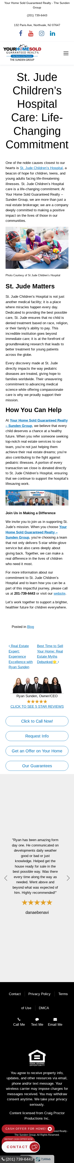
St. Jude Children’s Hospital (41, 168)
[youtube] (30, 33)
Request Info (37, 736)
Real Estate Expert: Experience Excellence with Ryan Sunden (21, 656)
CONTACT (18, 1147)
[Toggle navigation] (66, 53)
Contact (15, 994)
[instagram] (41, 33)
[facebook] (20, 33)
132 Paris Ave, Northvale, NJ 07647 (37, 25)
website (59, 593)
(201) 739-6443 (37, 15)
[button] (5, 878)
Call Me (19, 1025)
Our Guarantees (37, 766)
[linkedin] (52, 33)
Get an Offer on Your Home (37, 751)
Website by (36, 1159)
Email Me (55, 1025)
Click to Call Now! (37, 721)
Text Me (37, 1025)
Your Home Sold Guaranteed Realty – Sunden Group (36, 532)
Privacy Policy (39, 994)
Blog (30, 627)
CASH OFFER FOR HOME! (27, 1128)
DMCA (44, 1008)
